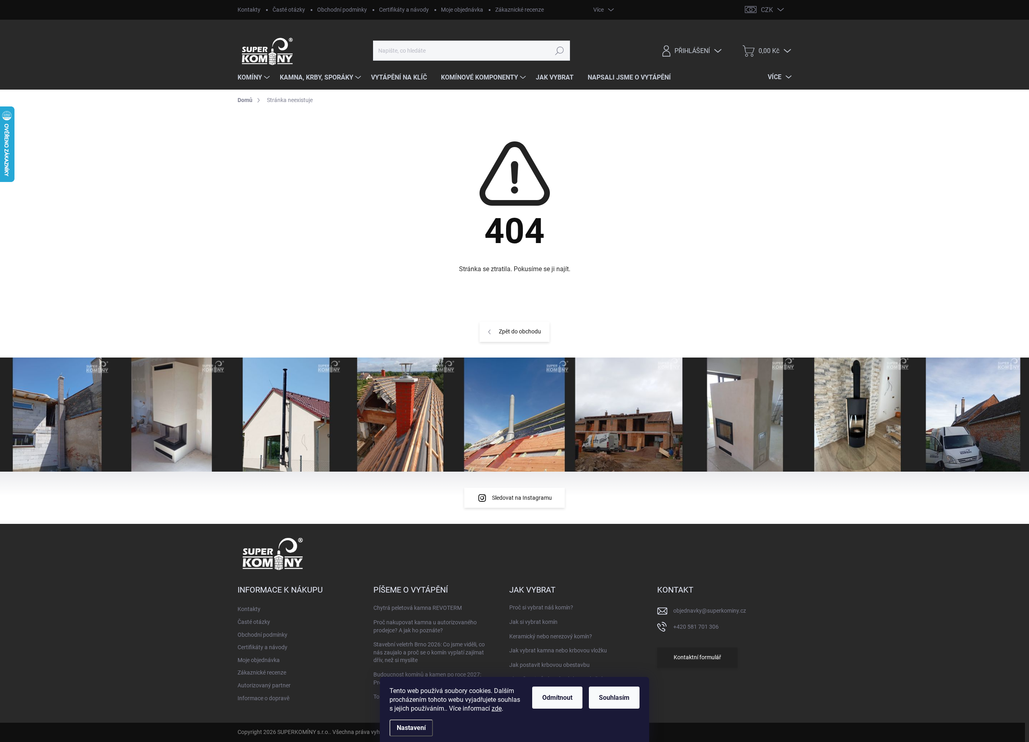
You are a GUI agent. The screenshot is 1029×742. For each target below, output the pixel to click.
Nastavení (411, 728)
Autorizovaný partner (264, 685)
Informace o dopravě (263, 698)
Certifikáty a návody (404, 9)
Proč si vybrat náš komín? (541, 607)
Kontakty (249, 9)
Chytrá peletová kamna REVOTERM (417, 608)
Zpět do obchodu (520, 331)
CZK (767, 10)
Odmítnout (557, 697)
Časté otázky (289, 9)
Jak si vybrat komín (533, 622)
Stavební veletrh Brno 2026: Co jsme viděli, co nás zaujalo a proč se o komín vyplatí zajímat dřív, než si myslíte (429, 652)
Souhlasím (614, 697)
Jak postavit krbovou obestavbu (549, 665)
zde (497, 708)
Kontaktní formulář (697, 657)
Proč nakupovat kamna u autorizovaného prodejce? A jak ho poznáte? (425, 626)
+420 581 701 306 (696, 626)
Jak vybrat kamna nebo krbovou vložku (558, 650)
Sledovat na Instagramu (522, 498)
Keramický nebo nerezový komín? (550, 636)
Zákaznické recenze (519, 9)
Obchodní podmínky (342, 9)
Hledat (559, 50)
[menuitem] (255, 77)
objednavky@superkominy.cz (709, 610)
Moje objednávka (462, 9)
